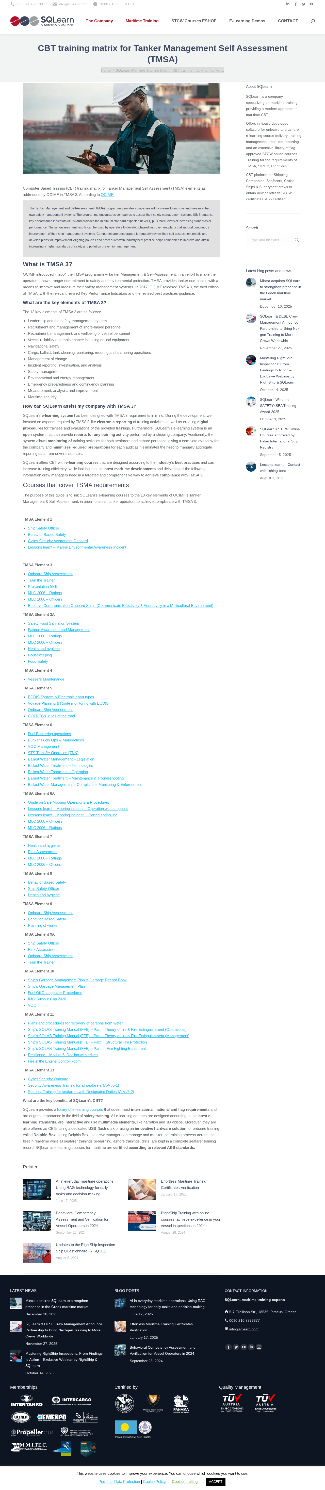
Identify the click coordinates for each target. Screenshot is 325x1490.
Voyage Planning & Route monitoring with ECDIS (68, 703)
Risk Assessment (42, 852)
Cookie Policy (154, 1481)
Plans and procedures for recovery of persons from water (75, 1023)
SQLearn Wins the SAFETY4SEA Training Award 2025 (278, 406)
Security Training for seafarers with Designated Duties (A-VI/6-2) (81, 1091)
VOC (32, 1005)
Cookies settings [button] (186, 1481)
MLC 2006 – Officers (45, 599)
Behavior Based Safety (47, 534)
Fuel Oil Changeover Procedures (55, 992)
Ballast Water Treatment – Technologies (60, 765)
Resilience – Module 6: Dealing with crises (63, 1055)
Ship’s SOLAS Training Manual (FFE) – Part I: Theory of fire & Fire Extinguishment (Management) (108, 1036)
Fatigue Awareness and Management (59, 629)
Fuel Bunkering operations (49, 734)
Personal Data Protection (119, 1481)
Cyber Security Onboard (48, 1079)
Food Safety (38, 661)
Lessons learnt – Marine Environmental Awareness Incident (77, 547)
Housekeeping (40, 655)
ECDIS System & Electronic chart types (61, 697)
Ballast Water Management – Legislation (61, 759)
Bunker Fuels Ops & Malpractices (56, 740)
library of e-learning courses (80, 1109)
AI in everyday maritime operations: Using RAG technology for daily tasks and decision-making (85, 1187)
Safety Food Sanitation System (53, 623)
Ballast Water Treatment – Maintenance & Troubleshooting (76, 778)
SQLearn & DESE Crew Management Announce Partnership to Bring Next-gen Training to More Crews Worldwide (281, 328)
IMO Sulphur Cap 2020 (47, 999)
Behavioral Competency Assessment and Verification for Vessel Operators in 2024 (82, 1219)
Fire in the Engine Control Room (54, 1061)
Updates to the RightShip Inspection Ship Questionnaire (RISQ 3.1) (85, 1248)
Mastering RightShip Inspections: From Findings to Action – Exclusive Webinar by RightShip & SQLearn (277, 370)
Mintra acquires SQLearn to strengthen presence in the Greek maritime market (280, 290)
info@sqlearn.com (243, 1329)
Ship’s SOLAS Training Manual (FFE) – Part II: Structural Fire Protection (87, 1042)
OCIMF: (107, 194)
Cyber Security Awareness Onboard (58, 541)
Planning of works (42, 925)
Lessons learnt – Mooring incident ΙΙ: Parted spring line (72, 815)
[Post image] (37, 1189)
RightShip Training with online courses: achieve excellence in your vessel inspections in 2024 (190, 1219)
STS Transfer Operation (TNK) (53, 753)
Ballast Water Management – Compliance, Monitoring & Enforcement (85, 784)
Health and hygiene (44, 649)
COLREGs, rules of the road (51, 716)
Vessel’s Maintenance (46, 679)
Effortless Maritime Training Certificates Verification (183, 1184)
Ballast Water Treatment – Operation (58, 772)
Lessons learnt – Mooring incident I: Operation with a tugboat (78, 808)
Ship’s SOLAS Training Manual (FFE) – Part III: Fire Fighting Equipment (87, 1048)
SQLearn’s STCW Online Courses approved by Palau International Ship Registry (280, 438)
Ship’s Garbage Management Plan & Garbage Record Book (77, 980)
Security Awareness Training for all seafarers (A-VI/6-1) (73, 1085)
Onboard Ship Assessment (50, 574)
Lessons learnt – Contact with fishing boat (280, 467)
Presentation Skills (43, 586)
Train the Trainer (41, 580)
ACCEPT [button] (215, 1482)
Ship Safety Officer (43, 528)
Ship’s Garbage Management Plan (56, 986)
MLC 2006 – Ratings (45, 593)
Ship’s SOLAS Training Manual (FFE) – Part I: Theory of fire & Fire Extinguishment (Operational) (107, 1029)
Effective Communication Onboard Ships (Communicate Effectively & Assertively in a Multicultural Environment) (120, 605)
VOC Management (43, 746)
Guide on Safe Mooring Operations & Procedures (68, 802)
